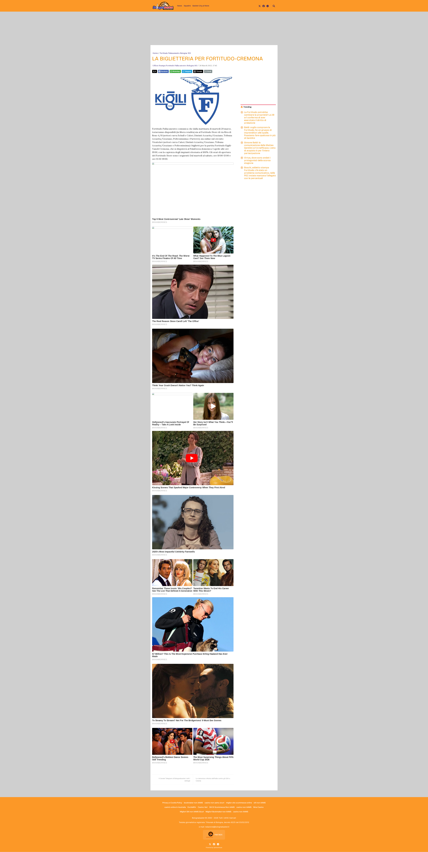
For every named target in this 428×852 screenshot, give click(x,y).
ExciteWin (192, 807)
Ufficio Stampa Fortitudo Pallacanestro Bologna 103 (175, 65)
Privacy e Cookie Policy (172, 803)
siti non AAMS (260, 803)
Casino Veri (203, 807)
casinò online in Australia (175, 807)
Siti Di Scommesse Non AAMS (222, 807)
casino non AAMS (243, 807)
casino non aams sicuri (214, 803)
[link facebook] (264, 5)
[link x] (260, 5)
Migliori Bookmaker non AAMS (218, 811)
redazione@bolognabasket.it (217, 827)
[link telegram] (268, 5)
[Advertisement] (214, 28)
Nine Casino (258, 807)
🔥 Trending (246, 107)
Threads (199, 71)
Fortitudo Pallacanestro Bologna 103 (175, 53)
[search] (274, 5)
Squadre (187, 6)
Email (209, 71)
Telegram (188, 71)
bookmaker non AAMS (193, 803)
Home (155, 53)
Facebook (164, 71)
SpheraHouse (218, 847)
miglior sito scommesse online (239, 803)
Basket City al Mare (200, 6)
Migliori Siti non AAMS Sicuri (192, 811)
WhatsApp (176, 71)
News (179, 6)
